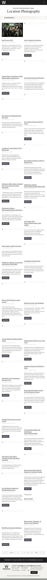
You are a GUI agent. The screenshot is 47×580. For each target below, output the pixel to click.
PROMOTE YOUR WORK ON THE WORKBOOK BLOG (23, 560)
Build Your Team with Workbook (34, 303)
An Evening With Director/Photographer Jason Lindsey (32, 223)
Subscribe (34, 572)
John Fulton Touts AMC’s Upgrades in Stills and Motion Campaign (11, 458)
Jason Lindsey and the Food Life (11, 246)
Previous (11, 552)
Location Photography (9, 17)
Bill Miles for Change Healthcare (12, 528)
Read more (5, 53)
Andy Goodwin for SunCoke (32, 40)
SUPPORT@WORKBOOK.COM (18, 570)
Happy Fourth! (28, 498)
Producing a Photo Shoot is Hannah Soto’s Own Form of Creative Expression (12, 185)
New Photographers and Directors (34, 78)
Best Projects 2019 (7, 40)
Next (36, 552)
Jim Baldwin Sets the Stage (32, 261)
